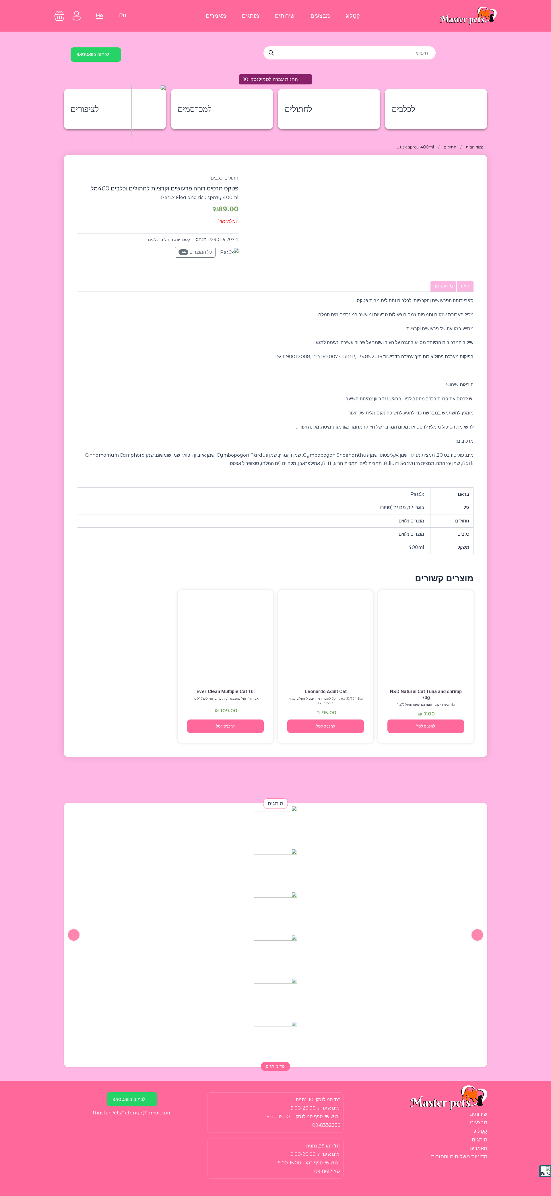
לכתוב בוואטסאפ (92, 54)
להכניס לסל (425, 726)
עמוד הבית (475, 147)
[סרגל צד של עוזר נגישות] (545, 1171)
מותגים (250, 15)
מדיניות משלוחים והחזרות (459, 1156)
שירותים (285, 15)
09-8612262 (327, 1171)
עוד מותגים (275, 1066)
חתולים (450, 147)
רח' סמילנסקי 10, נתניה (318, 1099)
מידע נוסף (443, 286)
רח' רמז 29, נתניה (323, 1146)
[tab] (465, 286)
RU (122, 15)
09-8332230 (326, 1125)
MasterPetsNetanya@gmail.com (132, 1113)
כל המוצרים (196, 252)
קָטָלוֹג (353, 15)
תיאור (465, 286)
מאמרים (216, 15)
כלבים (216, 178)
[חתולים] (425, 638)
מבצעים (320, 15)
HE (99, 15)
